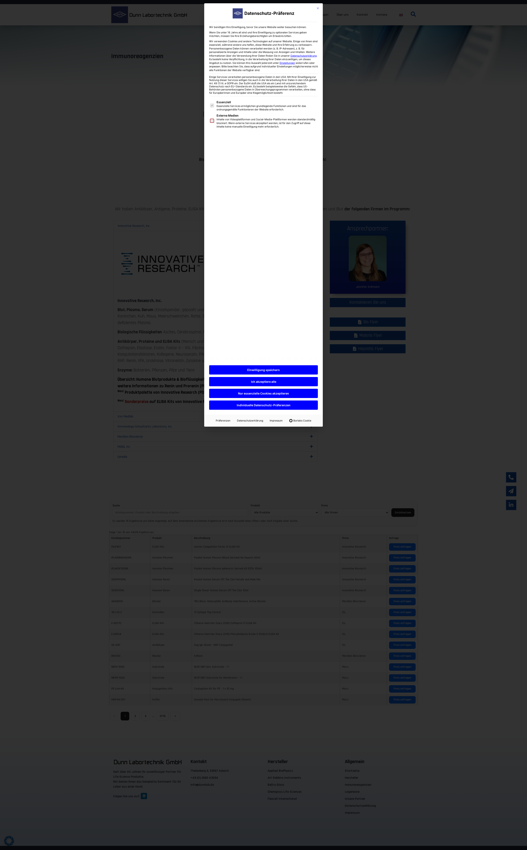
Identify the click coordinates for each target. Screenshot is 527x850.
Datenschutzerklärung (303, 55)
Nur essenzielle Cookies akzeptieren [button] (263, 393)
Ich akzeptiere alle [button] (263, 381)
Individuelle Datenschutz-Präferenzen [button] (263, 405)
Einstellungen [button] (287, 62)
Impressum (276, 420)
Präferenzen (223, 420)
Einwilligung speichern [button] (263, 370)
